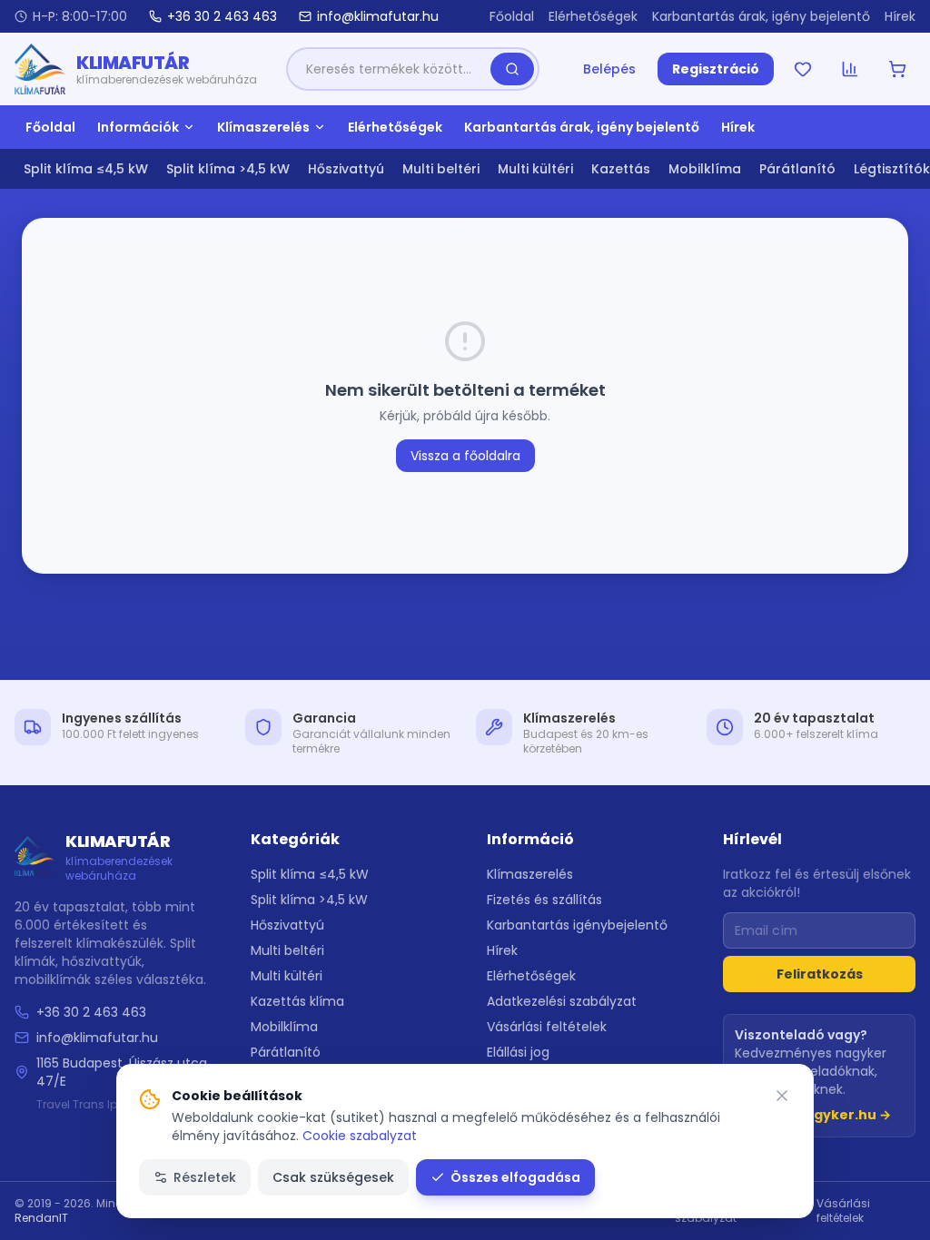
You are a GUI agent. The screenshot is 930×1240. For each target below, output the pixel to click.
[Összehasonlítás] (850, 69)
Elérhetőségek (593, 16)
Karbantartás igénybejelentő (577, 925)
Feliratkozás (820, 974)
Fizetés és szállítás (544, 900)
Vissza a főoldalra (465, 456)
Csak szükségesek (333, 1177)
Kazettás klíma (297, 1001)
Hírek (900, 16)
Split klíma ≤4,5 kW (86, 169)
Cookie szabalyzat (359, 1136)
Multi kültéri (535, 169)
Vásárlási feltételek (547, 1027)
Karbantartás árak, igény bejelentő (761, 16)
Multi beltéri (441, 169)
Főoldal (512, 16)
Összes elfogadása (515, 1177)
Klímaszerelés (263, 127)
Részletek (204, 1177)
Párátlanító (797, 169)
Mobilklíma (704, 169)
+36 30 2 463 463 (91, 1012)
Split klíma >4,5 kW (228, 169)
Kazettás (620, 169)
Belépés (609, 69)
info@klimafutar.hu (97, 1037)
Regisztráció (715, 69)
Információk (138, 127)
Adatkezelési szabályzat (562, 1001)
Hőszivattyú (346, 169)
